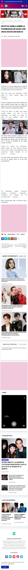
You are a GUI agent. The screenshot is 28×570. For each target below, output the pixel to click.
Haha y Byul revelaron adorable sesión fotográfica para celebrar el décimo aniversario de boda (12, 307)
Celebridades (11, 234)
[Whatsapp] (9, 238)
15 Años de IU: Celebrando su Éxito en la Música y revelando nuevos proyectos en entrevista (13, 280)
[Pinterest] (12, 238)
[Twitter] (5, 238)
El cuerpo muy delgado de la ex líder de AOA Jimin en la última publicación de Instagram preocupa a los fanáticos (17, 488)
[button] (24, 1)
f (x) (18, 234)
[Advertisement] (14, 53)
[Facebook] (2, 238)
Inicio (2, 20)
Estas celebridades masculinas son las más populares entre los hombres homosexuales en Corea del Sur (14, 334)
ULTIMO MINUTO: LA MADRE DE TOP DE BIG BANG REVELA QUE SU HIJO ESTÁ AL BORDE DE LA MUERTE (14, 465)
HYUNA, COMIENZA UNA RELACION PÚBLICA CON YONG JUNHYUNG (20, 517)
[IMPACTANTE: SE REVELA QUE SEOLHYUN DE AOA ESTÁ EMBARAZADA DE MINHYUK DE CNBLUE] (5, 477)
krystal (6, 20)
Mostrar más (22, 256)
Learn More (11, 563)
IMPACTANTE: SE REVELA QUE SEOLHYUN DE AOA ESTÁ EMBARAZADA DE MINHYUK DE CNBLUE (16, 477)
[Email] (15, 238)
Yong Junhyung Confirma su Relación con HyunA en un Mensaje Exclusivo (7, 517)
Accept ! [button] (5, 567)
